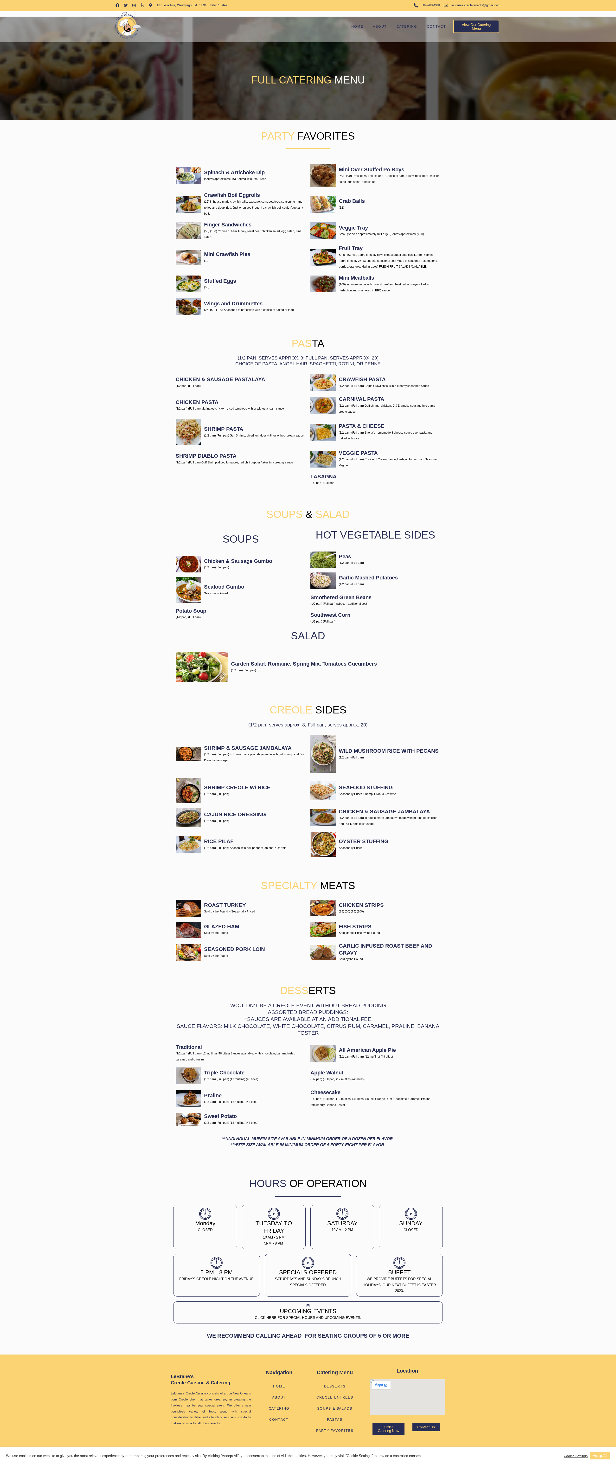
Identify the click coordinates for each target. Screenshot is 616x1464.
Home (357, 26)
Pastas (334, 1419)
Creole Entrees (334, 1397)
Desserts (335, 1386)
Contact (436, 26)
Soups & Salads (334, 1408)
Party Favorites (334, 1430)
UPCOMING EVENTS (308, 1311)
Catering (407, 26)
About (380, 26)
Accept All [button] (600, 1456)
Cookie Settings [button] (576, 1456)
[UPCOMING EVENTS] (308, 1305)
